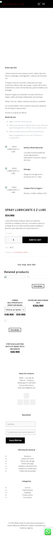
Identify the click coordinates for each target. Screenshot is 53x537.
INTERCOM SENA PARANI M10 (38, 301)
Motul (12, 247)
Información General (26, 450)
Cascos (27, 487)
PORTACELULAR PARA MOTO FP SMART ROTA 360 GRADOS (15, 346)
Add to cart (35, 239)
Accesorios (18, 252)
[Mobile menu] (49, 4)
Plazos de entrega (27, 461)
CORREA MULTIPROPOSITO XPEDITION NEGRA (15, 302)
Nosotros (27, 456)
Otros (25, 252)
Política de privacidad (27, 471)
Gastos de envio (27, 458)
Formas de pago (27, 463)
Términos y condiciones (27, 468)
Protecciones (27, 495)
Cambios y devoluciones (27, 466)
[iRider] (12, 4)
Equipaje (27, 492)
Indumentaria (27, 490)
